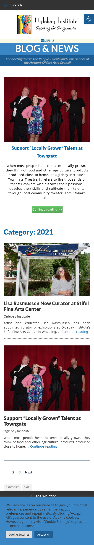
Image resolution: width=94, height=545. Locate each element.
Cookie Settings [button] (18, 534)
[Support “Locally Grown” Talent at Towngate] (47, 409)
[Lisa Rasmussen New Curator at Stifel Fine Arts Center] (47, 294)
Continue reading (45, 209)
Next (28, 472)
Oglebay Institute (17, 316)
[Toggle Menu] (47, 41)
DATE (27, 487)
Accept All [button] (43, 534)
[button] (89, 19)
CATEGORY (12, 487)
